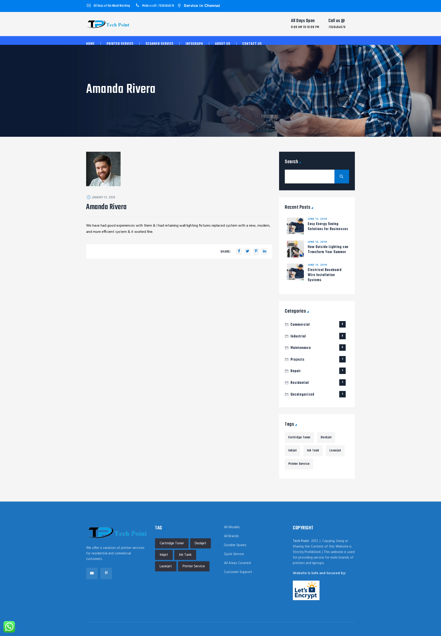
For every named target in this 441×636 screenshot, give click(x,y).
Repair (317, 371)
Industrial (317, 336)
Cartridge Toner (299, 437)
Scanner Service (160, 44)
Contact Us (252, 44)
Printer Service (120, 44)
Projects (317, 360)
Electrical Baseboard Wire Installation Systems (325, 275)
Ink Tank (313, 450)
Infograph (194, 44)
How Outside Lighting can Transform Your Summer (328, 250)
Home (90, 44)
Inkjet (292, 450)
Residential (317, 383)
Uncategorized (317, 395)
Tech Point (301, 541)
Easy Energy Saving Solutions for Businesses (328, 227)
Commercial (317, 325)
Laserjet (335, 450)
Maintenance (317, 348)
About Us (222, 44)
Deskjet (326, 437)
